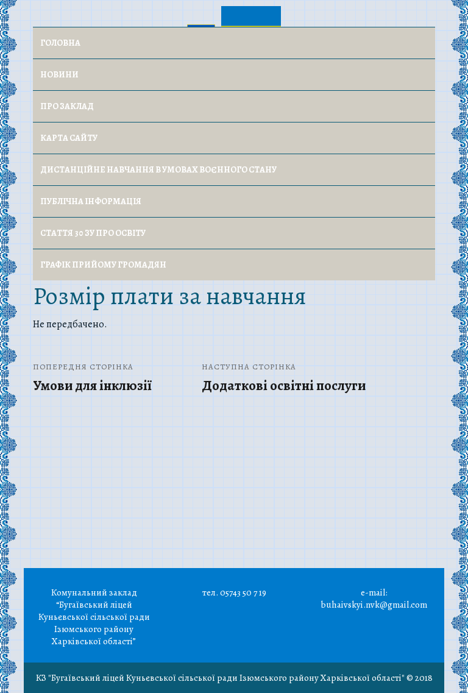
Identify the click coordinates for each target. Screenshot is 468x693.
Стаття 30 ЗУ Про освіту (93, 233)
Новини (59, 74)
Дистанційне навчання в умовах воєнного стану (158, 170)
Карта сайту (69, 138)
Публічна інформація (90, 201)
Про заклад (67, 106)
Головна (60, 43)
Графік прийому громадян (103, 265)
